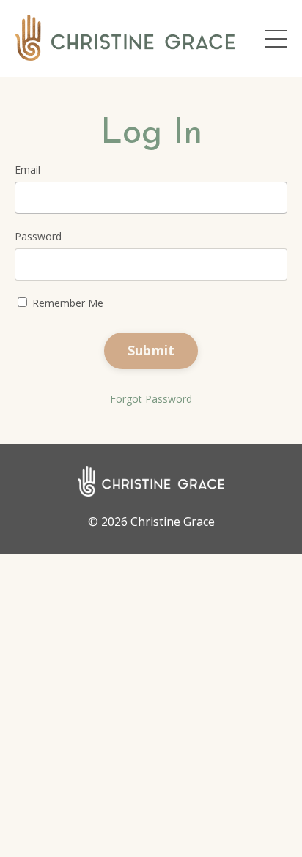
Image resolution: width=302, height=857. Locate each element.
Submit (151, 350)
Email (27, 170)
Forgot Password (151, 399)
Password (38, 236)
